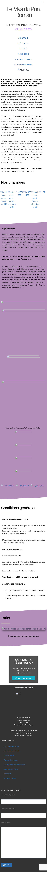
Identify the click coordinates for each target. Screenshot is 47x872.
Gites (23, 49)
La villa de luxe (9, 755)
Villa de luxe (23, 59)
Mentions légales (10, 778)
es (18, 751)
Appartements (23, 64)
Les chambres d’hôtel (11, 746)
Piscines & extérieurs (11, 760)
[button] (2, 199)
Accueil (23, 38)
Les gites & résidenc (11, 751)
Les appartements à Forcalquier (15, 764)
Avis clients (7, 774)
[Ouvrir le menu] (42, 1)
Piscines (23, 54)
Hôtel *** (23, 43)
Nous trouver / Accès (11, 769)
